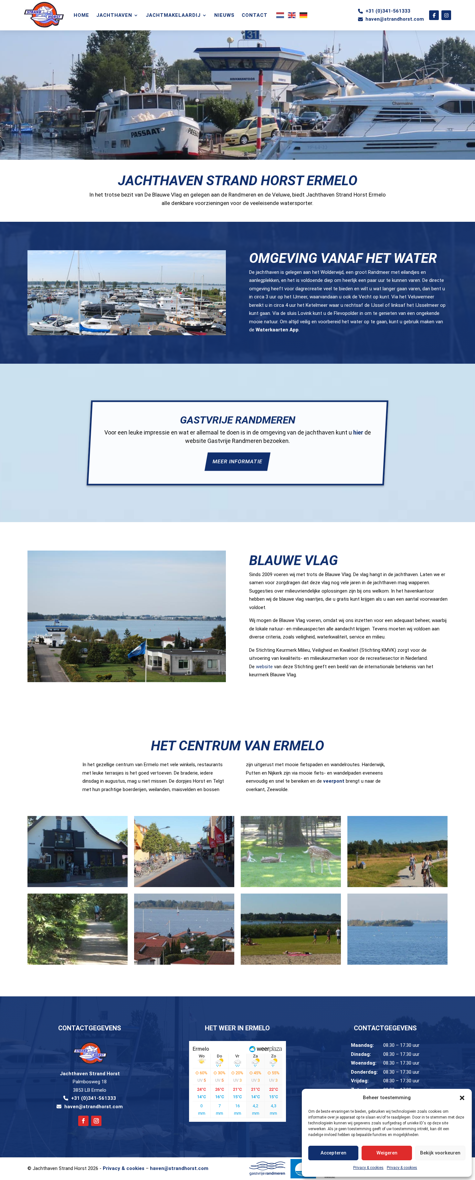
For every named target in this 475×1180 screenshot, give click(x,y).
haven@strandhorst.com (394, 19)
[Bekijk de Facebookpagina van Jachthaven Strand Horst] (434, 15)
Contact (255, 15)
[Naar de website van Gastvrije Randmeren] (267, 1168)
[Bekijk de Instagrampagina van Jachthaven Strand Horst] (446, 15)
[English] (292, 15)
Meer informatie (237, 462)
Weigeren (386, 1153)
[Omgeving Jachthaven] (184, 963)
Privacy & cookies (368, 1167)
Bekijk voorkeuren (440, 1153)
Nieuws (224, 15)
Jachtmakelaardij (173, 15)
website (264, 667)
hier (358, 432)
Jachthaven (114, 15)
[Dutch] (280, 15)
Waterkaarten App (277, 330)
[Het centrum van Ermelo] (77, 885)
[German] (304, 15)
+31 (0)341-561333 (387, 11)
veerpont (333, 781)
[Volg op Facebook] (83, 1121)
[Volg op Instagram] (96, 1121)
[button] (462, 1098)
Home (81, 15)
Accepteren (333, 1153)
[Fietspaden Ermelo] (397, 885)
